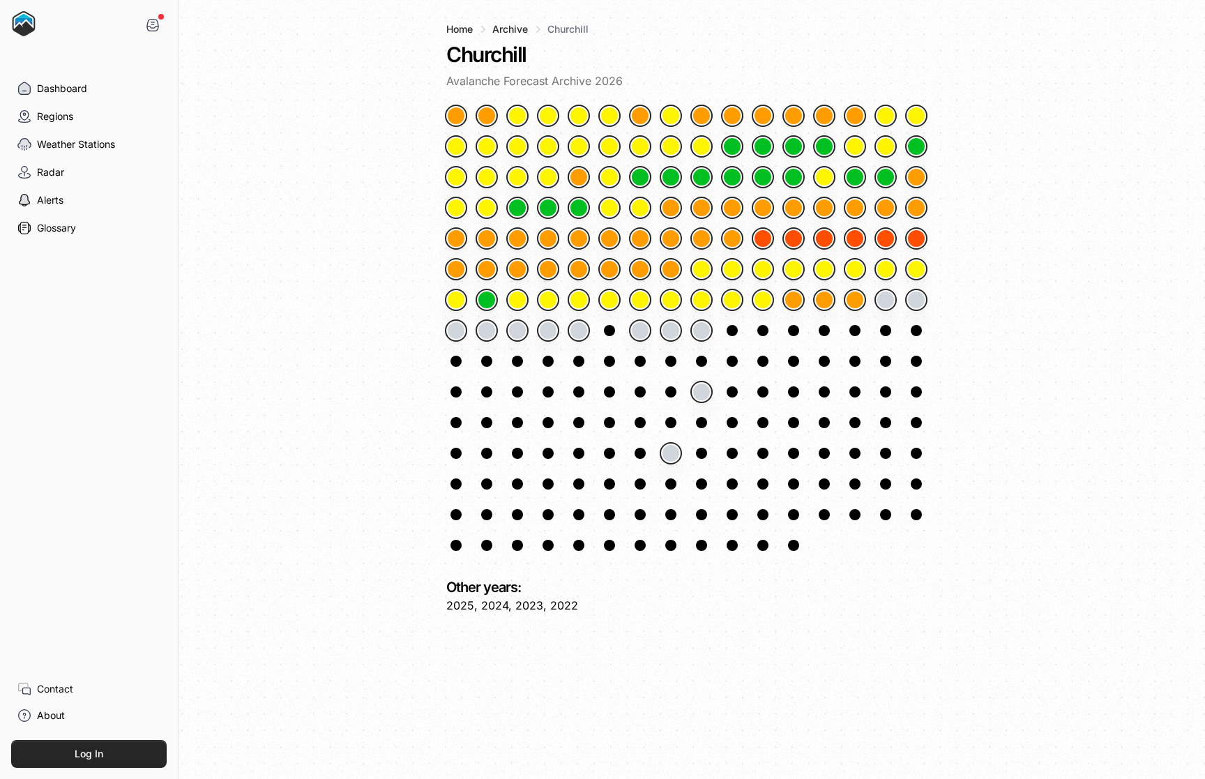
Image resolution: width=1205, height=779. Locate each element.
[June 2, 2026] (701, 392)
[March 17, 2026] (793, 238)
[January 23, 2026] (640, 146)
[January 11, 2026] (763, 116)
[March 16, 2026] (763, 238)
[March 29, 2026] (671, 269)
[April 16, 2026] (732, 300)
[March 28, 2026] (640, 269)
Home (459, 29)
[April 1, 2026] (763, 269)
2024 (494, 605)
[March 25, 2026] (548, 269)
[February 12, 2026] (763, 177)
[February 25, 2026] (671, 208)
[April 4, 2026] (855, 269)
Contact (55, 689)
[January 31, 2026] (885, 146)
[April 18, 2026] (793, 300)
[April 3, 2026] (824, 269)
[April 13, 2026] (640, 300)
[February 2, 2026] (456, 177)
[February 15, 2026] (855, 177)
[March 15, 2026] (732, 238)
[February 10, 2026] (701, 177)
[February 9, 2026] (671, 177)
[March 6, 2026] (456, 238)
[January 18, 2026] (487, 146)
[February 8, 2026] (640, 177)
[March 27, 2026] (609, 269)
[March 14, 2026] (701, 238)
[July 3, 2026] (671, 453)
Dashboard (62, 88)
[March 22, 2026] (456, 269)
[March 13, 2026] (671, 238)
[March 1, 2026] (793, 208)
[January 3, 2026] (517, 116)
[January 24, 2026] (671, 146)
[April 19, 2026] (824, 300)
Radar (50, 172)
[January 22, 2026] (609, 146)
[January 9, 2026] (701, 116)
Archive (510, 29)
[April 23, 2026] (456, 330)
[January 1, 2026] (456, 116)
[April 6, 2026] (916, 269)
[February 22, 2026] (579, 208)
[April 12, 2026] (609, 300)
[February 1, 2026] (916, 146)
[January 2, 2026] (487, 116)
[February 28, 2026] (763, 208)
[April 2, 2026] (793, 269)
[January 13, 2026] (824, 116)
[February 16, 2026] (885, 177)
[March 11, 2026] (609, 238)
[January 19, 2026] (517, 146)
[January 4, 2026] (548, 116)
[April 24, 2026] (487, 330)
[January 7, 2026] (640, 116)
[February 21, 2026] (548, 208)
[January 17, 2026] (456, 146)
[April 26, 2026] (548, 330)
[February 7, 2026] (609, 177)
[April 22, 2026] (916, 300)
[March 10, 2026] (579, 238)
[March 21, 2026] (916, 238)
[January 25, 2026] (701, 146)
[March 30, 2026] (701, 269)
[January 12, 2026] (793, 116)
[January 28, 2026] (793, 146)
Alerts (50, 200)
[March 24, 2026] (517, 269)
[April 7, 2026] (456, 300)
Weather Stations (76, 144)
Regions (55, 116)
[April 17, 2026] (763, 300)
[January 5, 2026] (579, 116)
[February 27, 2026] (732, 208)
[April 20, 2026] (855, 300)
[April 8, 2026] (487, 300)
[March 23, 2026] (487, 269)
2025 (460, 605)
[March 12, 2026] (640, 238)
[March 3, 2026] (855, 208)
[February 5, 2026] (548, 177)
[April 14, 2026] (671, 300)
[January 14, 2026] (855, 116)
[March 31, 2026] (732, 269)
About (51, 715)
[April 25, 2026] (517, 330)
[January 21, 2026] (579, 146)
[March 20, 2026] (885, 238)
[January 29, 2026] (824, 146)
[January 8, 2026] (671, 116)
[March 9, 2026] (548, 238)
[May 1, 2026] (701, 330)
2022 (564, 605)
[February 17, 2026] (916, 177)
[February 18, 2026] (456, 208)
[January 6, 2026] (609, 116)
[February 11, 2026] (732, 177)
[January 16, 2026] (916, 116)
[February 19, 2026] (487, 208)
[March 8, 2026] (517, 238)
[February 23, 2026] (609, 208)
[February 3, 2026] (487, 177)
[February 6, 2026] (579, 177)
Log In (89, 753)
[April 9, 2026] (517, 300)
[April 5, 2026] (885, 269)
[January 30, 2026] (855, 146)
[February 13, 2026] (793, 177)
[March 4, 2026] (885, 208)
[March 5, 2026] (916, 208)
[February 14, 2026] (824, 177)
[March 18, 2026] (824, 238)
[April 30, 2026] (671, 330)
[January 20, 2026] (548, 146)
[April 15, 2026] (701, 300)
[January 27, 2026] (763, 146)
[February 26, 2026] (701, 208)
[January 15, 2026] (885, 116)
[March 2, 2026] (824, 208)
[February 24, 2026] (640, 208)
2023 (529, 605)
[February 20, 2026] (517, 208)
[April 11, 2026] (579, 300)
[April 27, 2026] (579, 330)
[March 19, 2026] (855, 238)
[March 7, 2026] (487, 238)
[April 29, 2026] (640, 330)
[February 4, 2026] (517, 177)
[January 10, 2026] (732, 116)
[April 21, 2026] (885, 300)
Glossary (56, 228)
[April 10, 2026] (548, 300)
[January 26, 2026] (732, 146)
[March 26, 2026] (579, 269)
